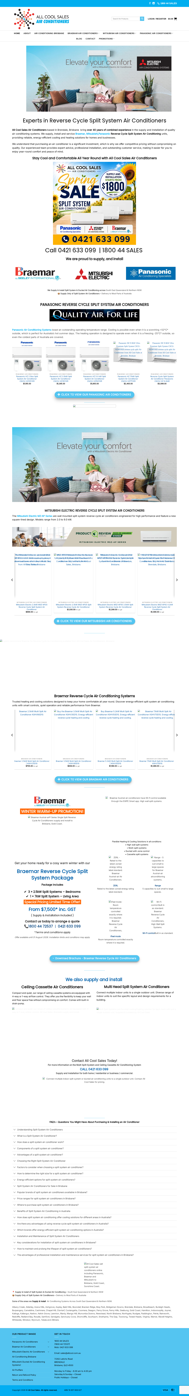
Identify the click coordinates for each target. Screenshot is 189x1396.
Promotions (106, 39)
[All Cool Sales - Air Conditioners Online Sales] (59, 18)
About (27, 33)
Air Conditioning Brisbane (49, 33)
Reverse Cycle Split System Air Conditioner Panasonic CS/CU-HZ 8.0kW (162, 370)
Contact (90, 39)
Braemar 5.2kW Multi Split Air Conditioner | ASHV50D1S (115, 754)
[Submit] (142, 19)
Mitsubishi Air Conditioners (118, 33)
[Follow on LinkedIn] (153, 3)
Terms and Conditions (22, 1371)
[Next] (181, 74)
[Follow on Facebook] (150, 3)
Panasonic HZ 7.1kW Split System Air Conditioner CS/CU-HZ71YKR (128, 370)
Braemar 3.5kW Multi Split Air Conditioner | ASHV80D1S (73, 754)
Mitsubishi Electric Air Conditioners (28, 1343)
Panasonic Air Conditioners (155, 33)
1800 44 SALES (123, 242)
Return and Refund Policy (24, 1366)
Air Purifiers (17, 1361)
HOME (17, 33)
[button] (157, 19)
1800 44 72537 (62, 1335)
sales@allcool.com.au (70, 1344)
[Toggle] (14, 1121)
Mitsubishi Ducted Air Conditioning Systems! (28, 1355)
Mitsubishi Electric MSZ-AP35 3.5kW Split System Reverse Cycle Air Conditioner (115, 597)
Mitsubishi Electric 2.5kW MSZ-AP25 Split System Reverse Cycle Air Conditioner (73, 597)
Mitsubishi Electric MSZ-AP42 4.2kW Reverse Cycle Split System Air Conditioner (157, 598)
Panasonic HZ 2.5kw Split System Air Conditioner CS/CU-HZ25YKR (27, 370)
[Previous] (7, 74)
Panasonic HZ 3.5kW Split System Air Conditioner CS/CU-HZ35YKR (61, 370)
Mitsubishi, (92, 125)
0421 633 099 (78, 242)
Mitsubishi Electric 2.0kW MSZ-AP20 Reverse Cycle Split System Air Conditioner (31, 598)
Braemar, (80, 125)
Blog (79, 39)
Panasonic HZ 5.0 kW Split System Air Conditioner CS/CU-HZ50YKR (94, 370)
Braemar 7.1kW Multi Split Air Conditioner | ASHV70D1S (157, 754)
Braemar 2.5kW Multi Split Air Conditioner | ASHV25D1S (31, 754)
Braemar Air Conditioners (83, 33)
